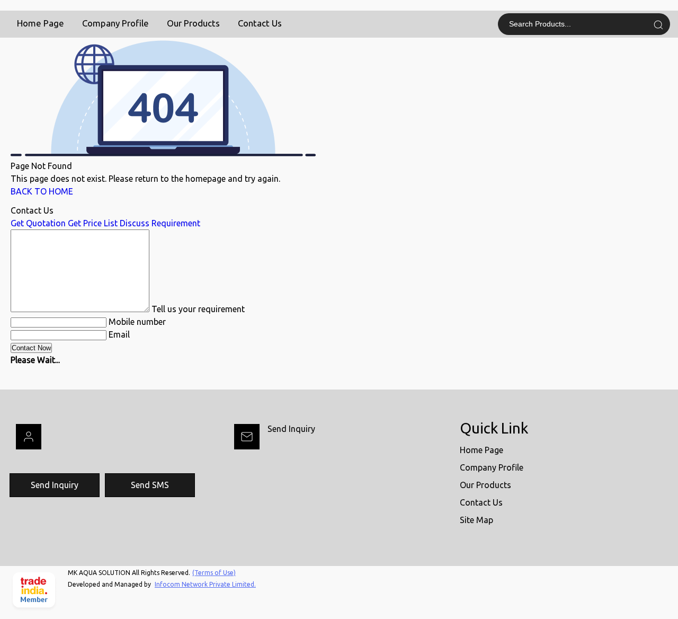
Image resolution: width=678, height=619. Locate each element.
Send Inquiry (291, 429)
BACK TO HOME (42, 191)
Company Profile (115, 23)
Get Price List (93, 223)
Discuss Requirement (160, 223)
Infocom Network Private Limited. (205, 584)
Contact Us (260, 23)
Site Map (476, 520)
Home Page (40, 23)
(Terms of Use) (214, 572)
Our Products (193, 23)
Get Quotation (38, 223)
